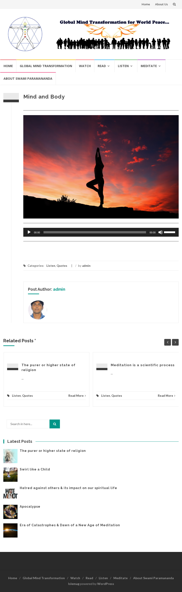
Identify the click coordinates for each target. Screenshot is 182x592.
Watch (85, 66)
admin (86, 265)
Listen (123, 66)
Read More (76, 395)
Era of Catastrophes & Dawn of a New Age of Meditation (70, 525)
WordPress (105, 584)
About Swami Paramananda (28, 78)
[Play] (29, 232)
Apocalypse (30, 506)
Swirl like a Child (35, 469)
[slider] (170, 232)
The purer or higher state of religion (53, 451)
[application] (101, 232)
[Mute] (160, 232)
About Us (161, 4)
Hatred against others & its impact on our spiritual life (68, 488)
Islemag (73, 584)
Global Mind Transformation (46, 66)
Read (102, 66)
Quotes (62, 265)
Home (146, 4)
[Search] (54, 424)
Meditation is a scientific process (143, 365)
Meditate (149, 66)
